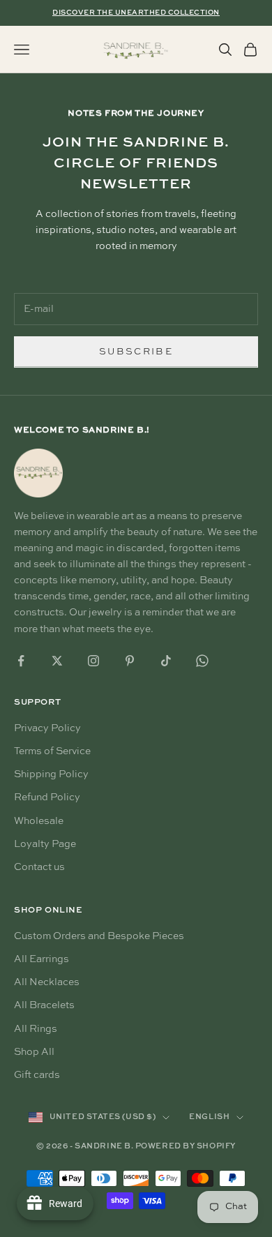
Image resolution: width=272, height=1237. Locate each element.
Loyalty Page (45, 844)
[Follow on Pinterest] (130, 661)
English (209, 1117)
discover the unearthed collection (136, 12)
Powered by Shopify (185, 1146)
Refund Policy (47, 797)
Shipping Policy (51, 774)
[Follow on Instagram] (93, 661)
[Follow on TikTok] (166, 661)
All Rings (35, 1029)
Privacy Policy (47, 728)
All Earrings (41, 959)
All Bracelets (44, 1005)
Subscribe (136, 352)
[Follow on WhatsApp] (202, 661)
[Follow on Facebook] (21, 661)
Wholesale (38, 821)
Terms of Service (52, 751)
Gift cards (37, 1075)
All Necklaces (47, 982)
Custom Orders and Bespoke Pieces (99, 936)
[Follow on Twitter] (57, 661)
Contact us (39, 867)
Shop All (34, 1052)
